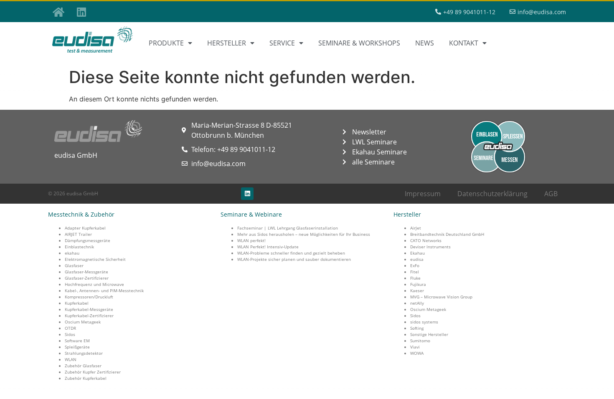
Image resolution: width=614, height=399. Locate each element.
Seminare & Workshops (359, 43)
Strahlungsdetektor (84, 353)
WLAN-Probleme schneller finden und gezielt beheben (291, 253)
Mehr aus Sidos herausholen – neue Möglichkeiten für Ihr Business (303, 234)
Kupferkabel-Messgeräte (89, 309)
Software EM (77, 340)
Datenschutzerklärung (492, 193)
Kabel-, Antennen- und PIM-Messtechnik (104, 290)
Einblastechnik (79, 247)
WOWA (417, 353)
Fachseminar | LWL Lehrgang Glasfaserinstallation (287, 228)
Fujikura (418, 284)
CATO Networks (425, 240)
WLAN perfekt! (251, 240)
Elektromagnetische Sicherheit (95, 259)
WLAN (70, 359)
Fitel (414, 272)
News (424, 43)
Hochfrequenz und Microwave (94, 284)
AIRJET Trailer (78, 234)
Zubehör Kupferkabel (86, 378)
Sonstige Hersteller (429, 334)
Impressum (423, 193)
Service (282, 43)
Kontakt (463, 43)
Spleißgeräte (77, 347)
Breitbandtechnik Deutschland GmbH (447, 234)
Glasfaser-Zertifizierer (87, 278)
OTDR (70, 328)
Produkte (166, 43)
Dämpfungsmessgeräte (87, 240)
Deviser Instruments (430, 247)
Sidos (70, 334)
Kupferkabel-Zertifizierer (89, 315)
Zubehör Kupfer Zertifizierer (93, 372)
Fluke (415, 278)
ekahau (72, 253)
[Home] (58, 11)
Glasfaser (74, 265)
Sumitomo (420, 340)
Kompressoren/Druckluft (89, 297)
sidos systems (424, 322)
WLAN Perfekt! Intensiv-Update (268, 247)
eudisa (417, 259)
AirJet (415, 228)
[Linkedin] (81, 11)
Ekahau (417, 253)
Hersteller (226, 43)
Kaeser (417, 290)
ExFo (414, 265)
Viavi (415, 347)
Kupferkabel (77, 303)
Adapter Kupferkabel (85, 228)
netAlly (417, 303)
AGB (551, 193)
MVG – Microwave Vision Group (441, 297)
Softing (417, 328)
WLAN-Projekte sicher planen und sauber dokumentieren (294, 259)
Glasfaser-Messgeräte (86, 272)
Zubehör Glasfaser (83, 366)
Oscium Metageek (83, 322)
